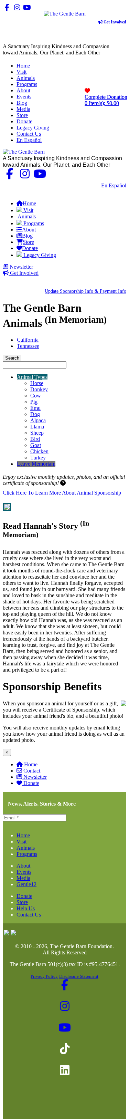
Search (12, 358)
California (28, 340)
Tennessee (28, 346)
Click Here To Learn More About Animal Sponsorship (62, 493)
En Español (113, 185)
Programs (27, 854)
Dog (35, 414)
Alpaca (38, 420)
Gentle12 (26, 884)
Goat (35, 445)
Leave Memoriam (36, 464)
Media (23, 878)
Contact (31, 771)
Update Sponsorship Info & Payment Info (85, 291)
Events (24, 872)
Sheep (37, 433)
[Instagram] (17, 7)
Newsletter (20, 267)
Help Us (26, 908)
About (23, 866)
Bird (35, 439)
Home (30, 764)
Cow (35, 395)
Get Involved (114, 22)
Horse (36, 383)
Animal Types (32, 377)
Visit (21, 842)
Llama (37, 426)
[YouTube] (27, 7)
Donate (31, 783)
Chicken (39, 451)
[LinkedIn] (47, 7)
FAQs (119, 192)
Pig (33, 402)
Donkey (39, 389)
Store (22, 902)
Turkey (38, 457)
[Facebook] (7, 7)
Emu (35, 408)
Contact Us (84, 185)
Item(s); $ (106, 100)
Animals (26, 848)
